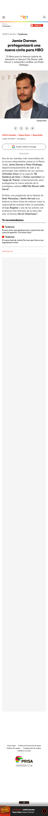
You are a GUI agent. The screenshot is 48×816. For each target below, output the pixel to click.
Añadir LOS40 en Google (26, 147)
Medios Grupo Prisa (24, 765)
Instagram (19, 724)
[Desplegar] (24, 802)
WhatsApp (27, 128)
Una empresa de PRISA (24, 759)
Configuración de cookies (32, 748)
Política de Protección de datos (29, 746)
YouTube (24, 724)
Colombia (6, 26)
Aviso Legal (11, 746)
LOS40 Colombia (24, 17)
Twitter (21, 128)
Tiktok (14, 724)
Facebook (15, 128)
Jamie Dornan (7, 251)
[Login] (44, 17)
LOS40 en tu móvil (24, 751)
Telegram (32, 128)
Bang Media (37, 135)
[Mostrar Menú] (3, 17)
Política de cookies (13, 748)
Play (44, 811)
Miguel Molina (24, 135)
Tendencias (23, 34)
